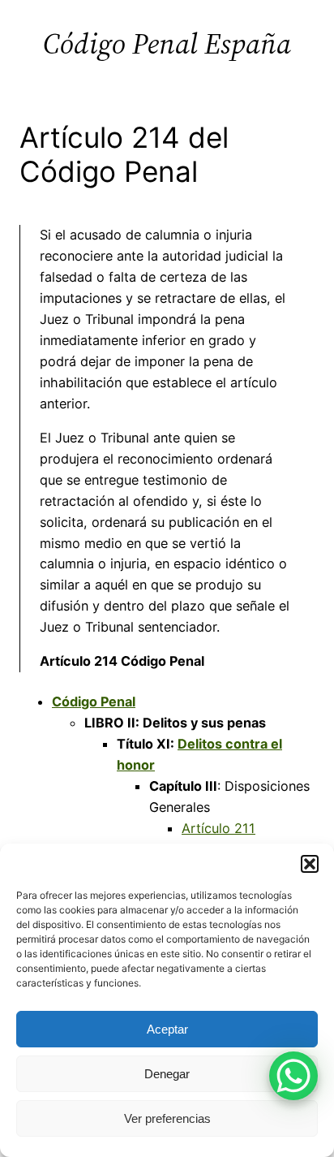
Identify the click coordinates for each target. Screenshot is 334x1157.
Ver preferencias (167, 1118)
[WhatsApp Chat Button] (293, 1075)
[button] (310, 864)
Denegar (167, 1074)
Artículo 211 (218, 828)
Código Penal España (167, 43)
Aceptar (167, 1029)
